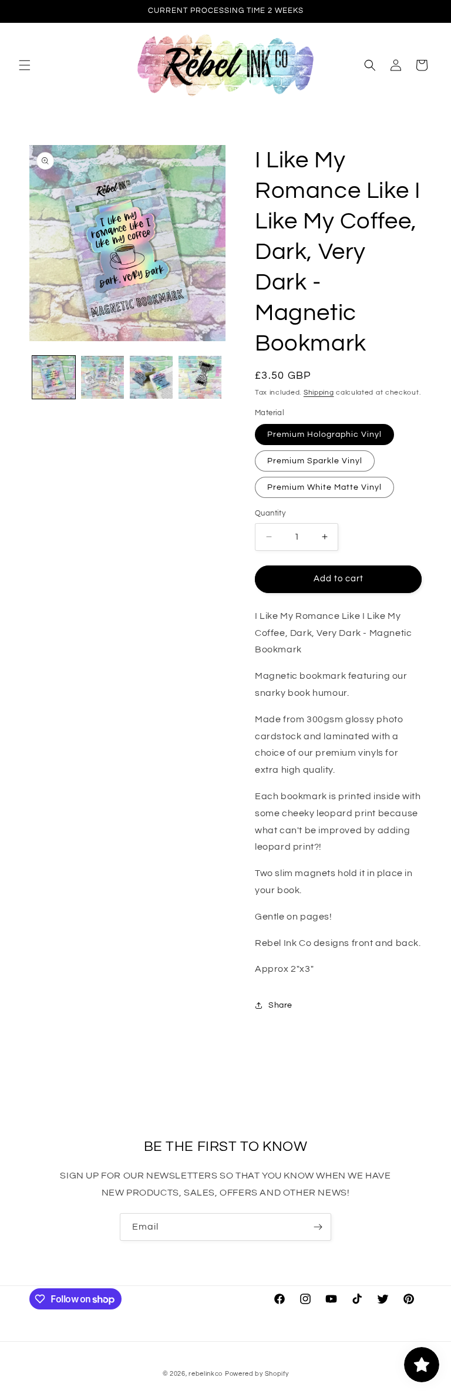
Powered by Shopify (257, 1374)
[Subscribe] (318, 1227)
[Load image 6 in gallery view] (200, 377)
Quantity (270, 513)
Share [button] (280, 1005)
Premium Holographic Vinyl (324, 434)
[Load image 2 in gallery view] (102, 377)
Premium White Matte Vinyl (324, 487)
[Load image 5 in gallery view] (151, 377)
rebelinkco (206, 1374)
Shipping (319, 392)
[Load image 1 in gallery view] (53, 377)
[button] (25, 65)
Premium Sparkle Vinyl (314, 461)
